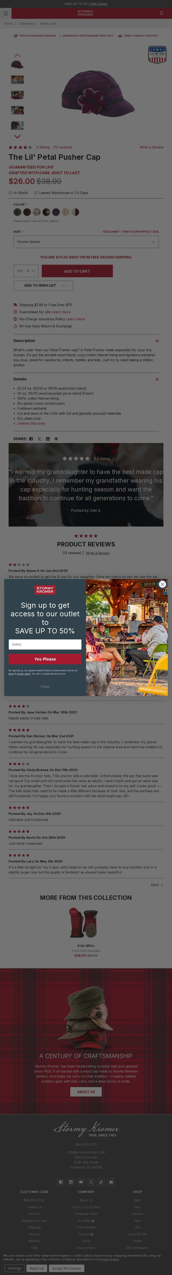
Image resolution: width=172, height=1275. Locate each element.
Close (45, 686)
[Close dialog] (162, 584)
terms (11, 673)
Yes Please (45, 659)
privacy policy (24, 673)
